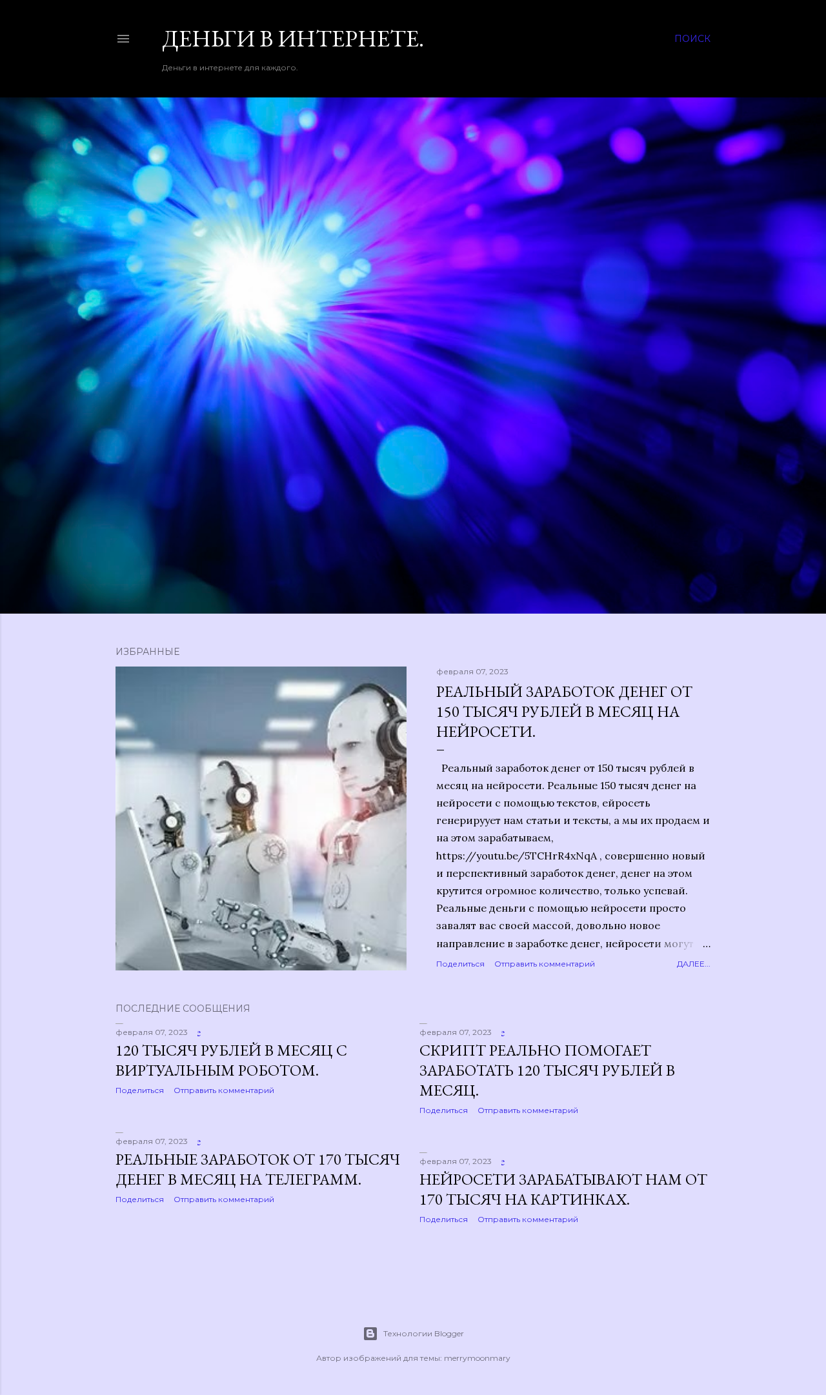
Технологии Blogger (423, 1333)
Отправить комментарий (544, 963)
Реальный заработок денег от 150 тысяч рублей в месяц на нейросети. (564, 711)
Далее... (693, 963)
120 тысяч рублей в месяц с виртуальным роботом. (231, 1060)
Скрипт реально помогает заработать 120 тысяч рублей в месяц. (547, 1070)
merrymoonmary (477, 1358)
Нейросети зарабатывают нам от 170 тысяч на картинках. (563, 1189)
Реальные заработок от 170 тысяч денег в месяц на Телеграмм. (258, 1169)
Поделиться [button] (460, 963)
